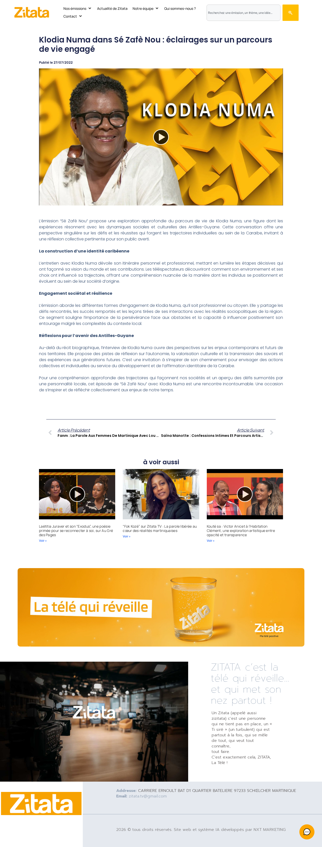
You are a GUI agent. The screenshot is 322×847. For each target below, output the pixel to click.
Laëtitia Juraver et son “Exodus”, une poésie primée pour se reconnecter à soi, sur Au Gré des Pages (76, 530)
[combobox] (243, 13)
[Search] (290, 13)
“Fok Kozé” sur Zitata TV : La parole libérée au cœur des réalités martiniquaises (160, 528)
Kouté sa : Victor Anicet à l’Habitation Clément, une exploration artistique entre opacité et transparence (241, 530)
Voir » (43, 540)
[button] (78, 8)
